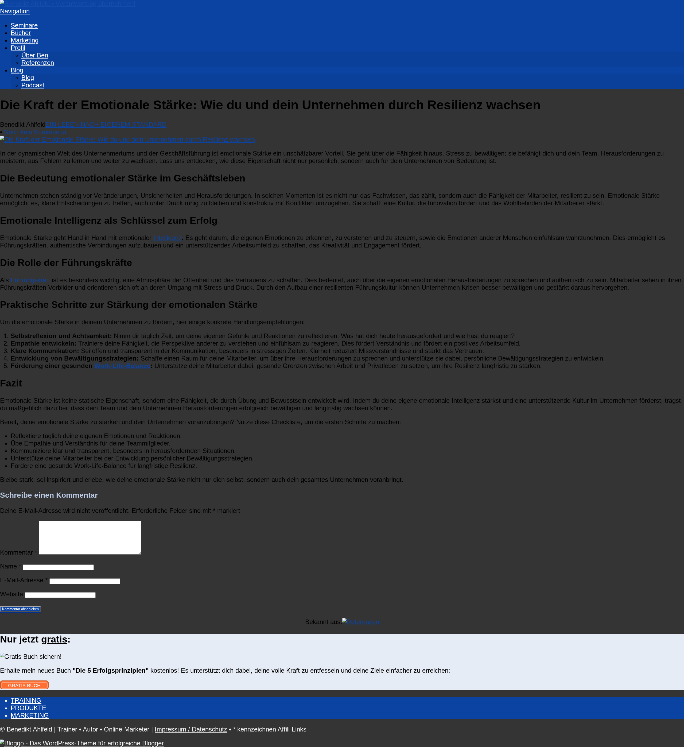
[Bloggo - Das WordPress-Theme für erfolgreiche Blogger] (82, 743)
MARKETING (30, 715)
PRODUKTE (28, 707)
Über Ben (34, 55)
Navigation (15, 11)
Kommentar (18, 552)
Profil (18, 47)
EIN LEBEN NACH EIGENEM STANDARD (105, 124)
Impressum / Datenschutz (191, 729)
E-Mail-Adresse (24, 580)
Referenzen (37, 62)
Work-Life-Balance (122, 365)
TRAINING (26, 700)
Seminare (24, 25)
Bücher (21, 32)
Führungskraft (30, 280)
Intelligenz (167, 237)
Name (10, 566)
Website (11, 594)
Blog (17, 70)
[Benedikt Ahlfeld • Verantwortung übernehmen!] (67, 3)
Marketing (24, 40)
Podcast (32, 85)
